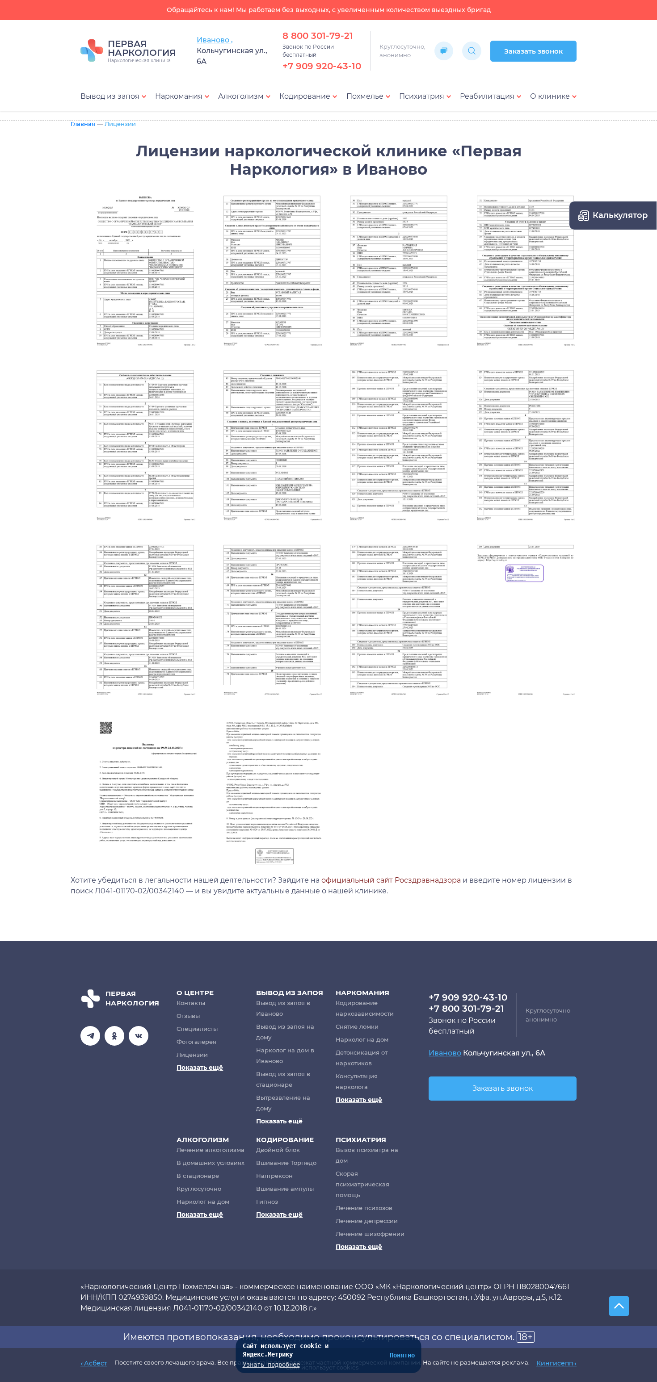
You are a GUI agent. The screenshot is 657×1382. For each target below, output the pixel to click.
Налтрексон (274, 1175)
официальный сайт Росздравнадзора (391, 880)
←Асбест (93, 1363)
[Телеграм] (90, 1036)
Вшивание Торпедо (286, 1162)
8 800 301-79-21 (317, 35)
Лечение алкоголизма (210, 1149)
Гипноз (267, 1201)
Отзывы (188, 1015)
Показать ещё (200, 1068)
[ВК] (138, 1036)
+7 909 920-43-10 (321, 66)
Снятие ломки (357, 1026)
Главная (83, 123)
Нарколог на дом (362, 1039)
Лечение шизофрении (370, 1233)
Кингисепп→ (556, 1363)
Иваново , (215, 40)
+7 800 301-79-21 (466, 1008)
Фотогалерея (196, 1041)
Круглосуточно (199, 1188)
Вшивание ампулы (285, 1188)
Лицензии (192, 1054)
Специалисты (197, 1028)
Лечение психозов (364, 1207)
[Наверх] (619, 1306)
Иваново (445, 1053)
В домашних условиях (210, 1162)
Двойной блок (278, 1149)
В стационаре (198, 1175)
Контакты (191, 1002)
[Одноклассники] (114, 1036)
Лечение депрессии (367, 1220)
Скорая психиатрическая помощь (362, 1184)
